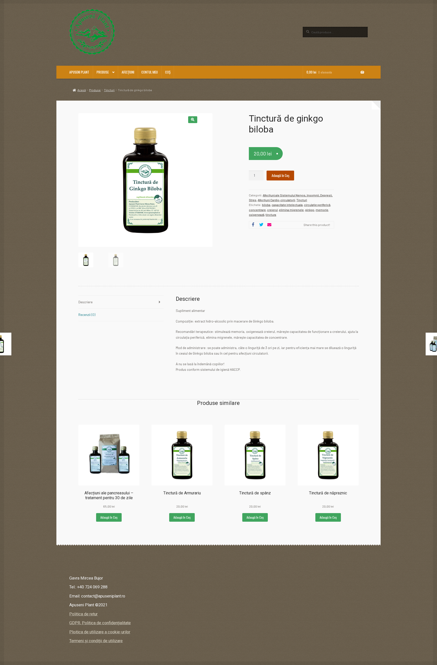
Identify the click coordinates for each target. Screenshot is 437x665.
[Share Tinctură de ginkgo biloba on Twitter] (261, 224)
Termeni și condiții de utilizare (96, 640)
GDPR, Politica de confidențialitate (100, 623)
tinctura (271, 214)
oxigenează (256, 214)
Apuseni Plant (79, 72)
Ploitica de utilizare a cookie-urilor (99, 632)
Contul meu (149, 72)
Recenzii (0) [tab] (86, 314)
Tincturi (109, 90)
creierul (272, 210)
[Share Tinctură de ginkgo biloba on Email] (269, 224)
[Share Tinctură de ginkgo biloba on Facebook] (253, 224)
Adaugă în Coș (280, 175)
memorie (322, 210)
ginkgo (309, 210)
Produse (103, 72)
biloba (266, 205)
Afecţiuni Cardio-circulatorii (276, 200)
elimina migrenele (291, 210)
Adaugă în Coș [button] (108, 517)
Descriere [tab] (85, 302)
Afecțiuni (128, 72)
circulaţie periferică (317, 205)
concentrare (257, 210)
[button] (192, 119)
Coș (167, 72)
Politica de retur (83, 614)
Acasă (81, 90)
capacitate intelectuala (287, 205)
